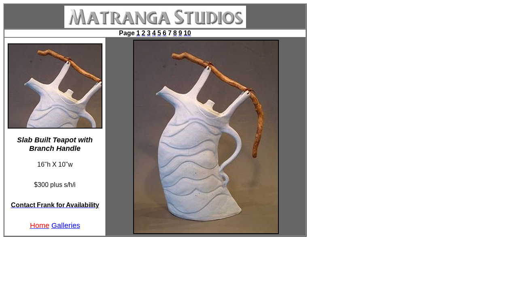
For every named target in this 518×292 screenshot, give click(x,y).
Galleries (65, 225)
